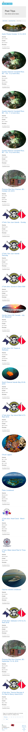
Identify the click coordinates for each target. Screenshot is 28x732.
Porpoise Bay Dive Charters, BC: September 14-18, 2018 (13, 660)
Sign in (4, 3)
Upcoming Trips (12, 20)
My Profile (5, 20)
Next (7, 719)
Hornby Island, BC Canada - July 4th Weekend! (13, 316)
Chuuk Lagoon (7, 454)
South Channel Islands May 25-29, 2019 (14, 383)
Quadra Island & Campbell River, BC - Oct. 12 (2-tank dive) (13, 72)
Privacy (5, 728)
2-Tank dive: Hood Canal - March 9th (13, 519)
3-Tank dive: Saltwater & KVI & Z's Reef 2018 (14, 622)
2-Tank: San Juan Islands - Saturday (11, 254)
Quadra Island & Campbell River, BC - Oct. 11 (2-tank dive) (13, 112)
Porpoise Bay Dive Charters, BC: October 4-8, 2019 (13, 190)
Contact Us (24, 730)
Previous (5, 717)
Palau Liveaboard (8, 490)
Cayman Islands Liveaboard (11, 589)
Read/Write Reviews (6, 48)
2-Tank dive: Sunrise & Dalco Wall (13, 286)
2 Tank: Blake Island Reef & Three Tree (14, 551)
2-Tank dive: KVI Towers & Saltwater (11, 349)
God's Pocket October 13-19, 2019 (14, 34)
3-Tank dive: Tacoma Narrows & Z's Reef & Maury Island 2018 (13, 693)
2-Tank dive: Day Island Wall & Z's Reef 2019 (13, 416)
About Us (24, 725)
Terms (3, 730)
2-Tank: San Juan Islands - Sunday (14, 222)
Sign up (10, 3)
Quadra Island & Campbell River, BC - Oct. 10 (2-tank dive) (13, 151)
